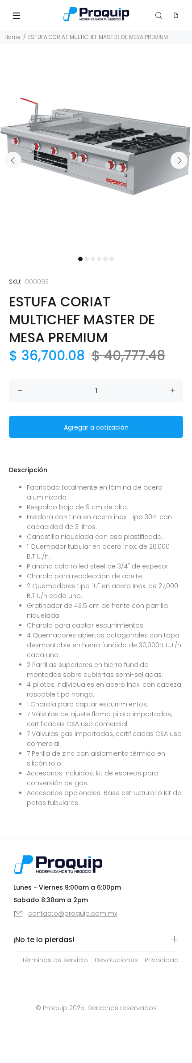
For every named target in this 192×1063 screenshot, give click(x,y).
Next (179, 160)
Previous (12, 160)
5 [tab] (105, 259)
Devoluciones (116, 959)
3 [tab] (93, 259)
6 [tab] (111, 259)
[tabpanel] (96, 155)
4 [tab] (99, 259)
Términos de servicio (55, 959)
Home (12, 37)
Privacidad (162, 959)
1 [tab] (80, 259)
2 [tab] (86, 259)
